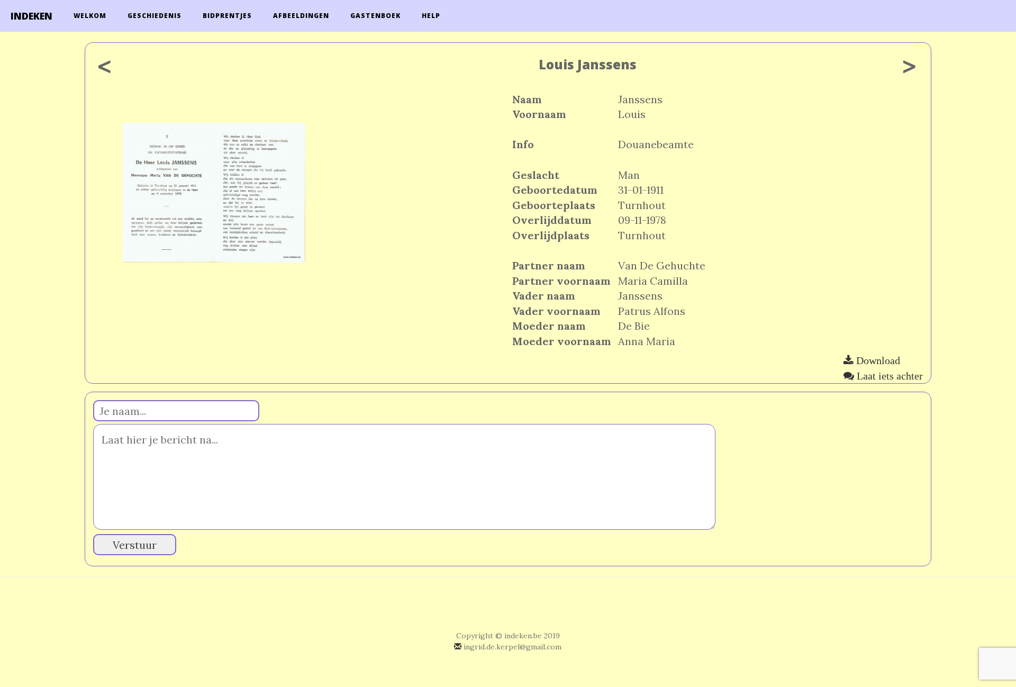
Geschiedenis (155, 15)
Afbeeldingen (301, 15)
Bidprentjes (227, 15)
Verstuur (135, 545)
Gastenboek (375, 15)
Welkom (90, 15)
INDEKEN (31, 16)
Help (431, 15)
